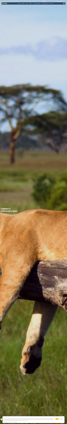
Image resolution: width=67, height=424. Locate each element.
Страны (19, 3)
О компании (4, 1)
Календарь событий (45, 3)
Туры (27, 3)
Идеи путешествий (37, 3)
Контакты (8, 1)
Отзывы (12, 1)
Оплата (16, 1)
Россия (23, 3)
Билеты (51, 3)
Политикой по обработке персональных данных (20, 420)
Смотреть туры (4, 214)
